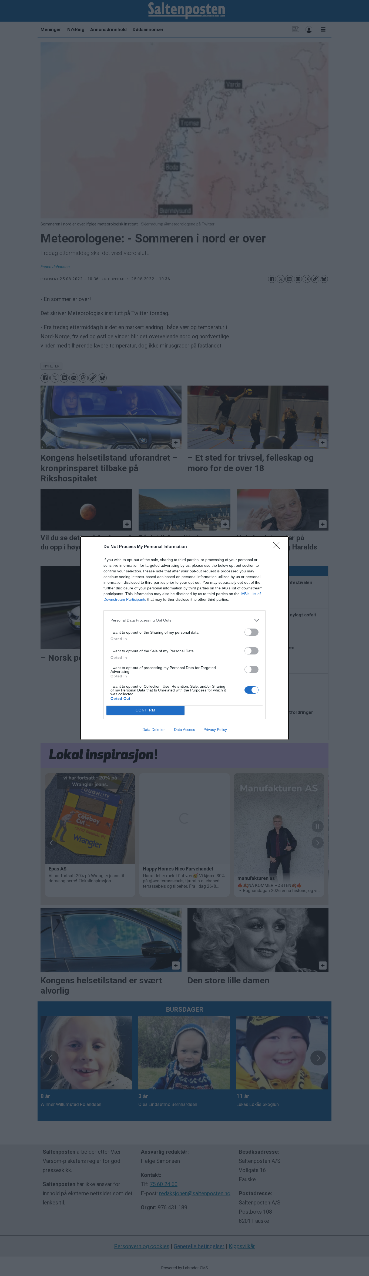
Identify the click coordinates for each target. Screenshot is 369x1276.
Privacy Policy (215, 729)
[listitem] (184, 620)
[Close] (278, 547)
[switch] (251, 632)
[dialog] (184, 638)
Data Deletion (154, 729)
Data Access (184, 729)
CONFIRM (146, 710)
